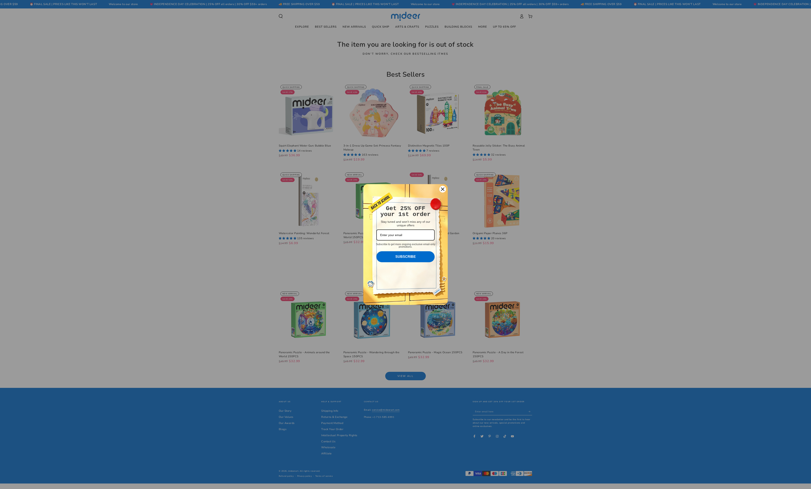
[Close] (443, 189)
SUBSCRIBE (405, 256)
